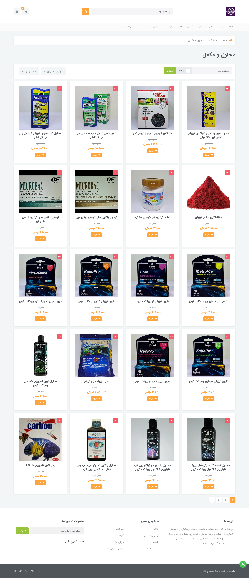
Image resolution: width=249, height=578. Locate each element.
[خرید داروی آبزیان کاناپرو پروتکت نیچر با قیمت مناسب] (96, 275)
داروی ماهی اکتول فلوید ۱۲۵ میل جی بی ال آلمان (96, 135)
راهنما (180, 27)
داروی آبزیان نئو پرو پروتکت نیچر (152, 381)
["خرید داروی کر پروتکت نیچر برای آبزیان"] (152, 275)
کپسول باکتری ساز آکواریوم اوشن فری (96, 217)
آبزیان (190, 27)
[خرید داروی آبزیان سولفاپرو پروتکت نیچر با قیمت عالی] (208, 355)
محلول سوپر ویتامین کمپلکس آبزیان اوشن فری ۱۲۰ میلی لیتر (208, 135)
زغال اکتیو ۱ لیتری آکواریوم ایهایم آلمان (152, 133)
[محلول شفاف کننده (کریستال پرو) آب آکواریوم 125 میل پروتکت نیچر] (208, 439)
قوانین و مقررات (135, 27)
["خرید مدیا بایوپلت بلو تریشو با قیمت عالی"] (96, 355)
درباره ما (168, 27)
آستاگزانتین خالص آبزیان (208, 217)
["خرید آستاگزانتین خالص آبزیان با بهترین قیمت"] (208, 192)
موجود (182, 71)
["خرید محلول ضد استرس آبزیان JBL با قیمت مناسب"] (40, 108)
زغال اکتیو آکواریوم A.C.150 (40, 465)
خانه (231, 27)
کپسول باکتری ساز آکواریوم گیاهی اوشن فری (40, 219)
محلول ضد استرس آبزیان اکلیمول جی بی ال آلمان (40, 135)
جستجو (170, 71)
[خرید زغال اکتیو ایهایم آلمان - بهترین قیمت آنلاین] (152, 108)
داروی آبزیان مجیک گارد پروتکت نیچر (40, 301)
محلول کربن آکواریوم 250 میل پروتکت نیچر (40, 383)
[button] (25, 11)
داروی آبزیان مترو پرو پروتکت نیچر (208, 301)
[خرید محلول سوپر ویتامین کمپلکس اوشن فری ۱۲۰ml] (208, 108)
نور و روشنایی (205, 27)
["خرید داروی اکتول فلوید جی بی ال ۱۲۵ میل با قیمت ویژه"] (96, 108)
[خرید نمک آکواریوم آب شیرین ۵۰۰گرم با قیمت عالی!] (152, 192)
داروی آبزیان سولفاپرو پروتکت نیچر (208, 381)
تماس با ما (153, 27)
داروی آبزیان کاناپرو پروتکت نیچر (96, 301)
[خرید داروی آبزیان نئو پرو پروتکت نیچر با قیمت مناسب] (152, 355)
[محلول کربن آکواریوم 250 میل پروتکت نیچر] (40, 355)
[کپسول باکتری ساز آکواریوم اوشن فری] (96, 192)
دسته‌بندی (30, 71)
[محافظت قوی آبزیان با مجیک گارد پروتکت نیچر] (40, 275)
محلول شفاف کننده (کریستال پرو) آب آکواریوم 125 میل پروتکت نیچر (209, 467)
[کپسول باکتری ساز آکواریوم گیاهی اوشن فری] (40, 192)
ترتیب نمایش (54, 71)
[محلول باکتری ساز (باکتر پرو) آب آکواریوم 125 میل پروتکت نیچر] (152, 439)
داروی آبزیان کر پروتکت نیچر (152, 301)
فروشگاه (220, 27)
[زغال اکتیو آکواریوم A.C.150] (40, 439)
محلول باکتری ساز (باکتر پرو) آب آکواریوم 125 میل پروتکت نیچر (152, 467)
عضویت (22, 531)
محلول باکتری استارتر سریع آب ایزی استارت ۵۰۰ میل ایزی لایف (96, 467)
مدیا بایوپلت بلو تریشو (96, 381)
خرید (207, 155)
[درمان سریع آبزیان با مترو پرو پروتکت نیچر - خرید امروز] (208, 275)
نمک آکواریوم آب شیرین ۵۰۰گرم (152, 217)
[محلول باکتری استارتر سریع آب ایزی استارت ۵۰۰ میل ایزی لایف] (96, 439)
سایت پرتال (208, 571)
